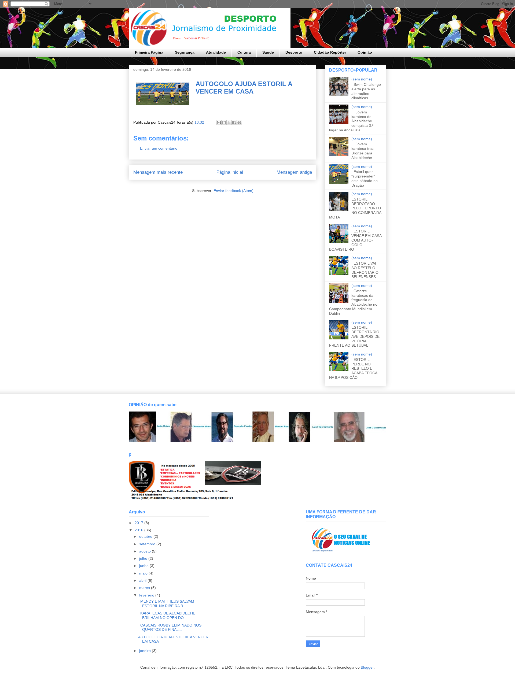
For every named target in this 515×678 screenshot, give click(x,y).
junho (144, 566)
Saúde (268, 52)
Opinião (365, 52)
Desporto (293, 52)
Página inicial (229, 172)
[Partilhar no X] (229, 122)
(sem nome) (361, 79)
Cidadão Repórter (330, 52)
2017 (139, 523)
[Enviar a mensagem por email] (219, 122)
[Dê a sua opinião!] (224, 122)
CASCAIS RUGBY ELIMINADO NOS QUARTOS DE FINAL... (169, 627)
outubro (146, 536)
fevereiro (147, 595)
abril (143, 580)
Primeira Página (149, 52)
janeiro (145, 651)
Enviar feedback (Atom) (233, 190)
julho (143, 558)
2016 (139, 530)
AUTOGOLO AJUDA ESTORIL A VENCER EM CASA (244, 87)
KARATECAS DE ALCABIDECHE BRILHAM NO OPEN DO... (166, 615)
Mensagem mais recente (158, 172)
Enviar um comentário (158, 148)
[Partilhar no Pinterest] (239, 122)
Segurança (184, 52)
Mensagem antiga (294, 172)
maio (144, 573)
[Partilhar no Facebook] (234, 122)
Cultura (244, 52)
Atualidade (216, 52)
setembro (147, 544)
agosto (145, 551)
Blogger (367, 667)
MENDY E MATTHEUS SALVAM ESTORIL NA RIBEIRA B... (166, 603)
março (145, 588)
